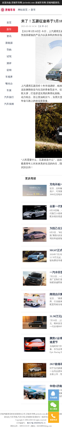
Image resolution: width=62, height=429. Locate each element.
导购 (9, 49)
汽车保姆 (9, 104)
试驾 (9, 56)
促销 (9, 70)
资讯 (9, 36)
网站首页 (23, 9)
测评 (9, 63)
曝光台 (9, 83)
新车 (33, 9)
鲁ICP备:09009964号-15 (36, 423)
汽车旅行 (9, 97)
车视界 (9, 76)
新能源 (9, 43)
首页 (9, 22)
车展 (9, 90)
